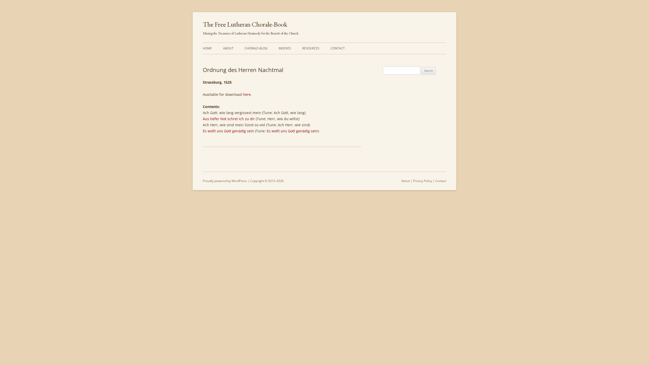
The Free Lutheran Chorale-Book (245, 24)
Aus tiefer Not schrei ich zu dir (229, 118)
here (247, 94)
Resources (310, 48)
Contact (338, 48)
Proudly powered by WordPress (225, 181)
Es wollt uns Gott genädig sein (228, 131)
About (228, 48)
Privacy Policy (422, 181)
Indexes (285, 48)
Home (207, 48)
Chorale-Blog (256, 48)
